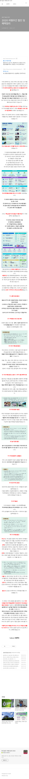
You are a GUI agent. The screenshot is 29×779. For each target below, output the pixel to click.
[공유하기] (6, 646)
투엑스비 (5, 71)
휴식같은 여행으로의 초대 (8, 751)
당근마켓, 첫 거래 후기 (8, 658)
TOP (26, 774)
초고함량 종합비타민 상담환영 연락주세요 (14, 73)
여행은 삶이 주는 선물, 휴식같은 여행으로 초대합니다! (11, 756)
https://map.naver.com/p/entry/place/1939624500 (13, 69)
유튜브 (14, 4)
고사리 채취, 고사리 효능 (9, 668)
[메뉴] (26, 3)
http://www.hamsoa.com (9, 58)
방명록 (8, 4)
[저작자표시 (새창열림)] (17, 646)
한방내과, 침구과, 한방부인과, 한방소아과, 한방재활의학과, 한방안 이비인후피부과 (14, 63)
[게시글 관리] (8, 646)
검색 (23, 3)
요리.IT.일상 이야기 (7, 652)
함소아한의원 (7, 60)
